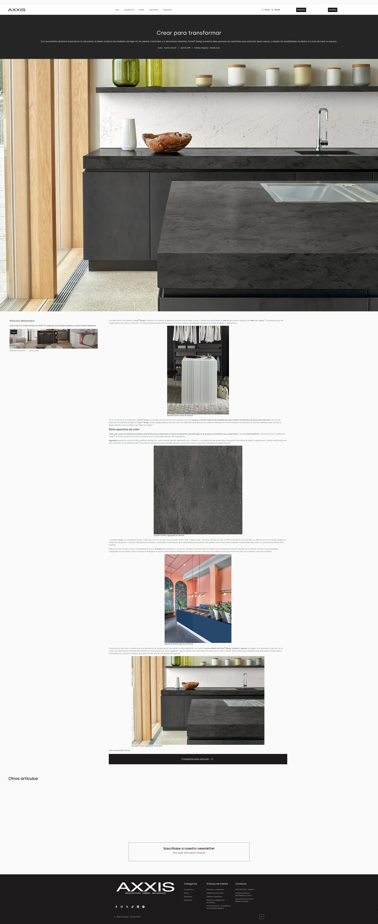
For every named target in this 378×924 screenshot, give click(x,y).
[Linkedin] (139, 907)
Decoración (153, 10)
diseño (225, 320)
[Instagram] (122, 907)
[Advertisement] (354, 348)
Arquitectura (129, 10)
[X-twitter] (128, 907)
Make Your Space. (257, 320)
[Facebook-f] (117, 907)
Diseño (141, 10)
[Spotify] (144, 907)
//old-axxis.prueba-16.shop (119, 750)
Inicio (117, 10)
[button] (212, 759)
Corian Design (139, 320)
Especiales (167, 10)
